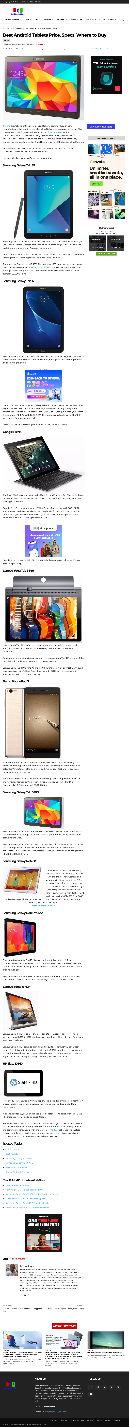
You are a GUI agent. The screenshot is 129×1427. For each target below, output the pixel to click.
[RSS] (111, 1387)
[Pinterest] (106, 44)
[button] (123, 20)
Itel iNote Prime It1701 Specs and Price (104, 1353)
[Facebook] (94, 44)
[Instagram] (97, 1387)
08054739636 (49, 1406)
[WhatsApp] (111, 44)
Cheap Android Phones (17, 1172)
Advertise (53, 1420)
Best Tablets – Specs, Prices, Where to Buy (66, 1309)
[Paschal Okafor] (12, 1280)
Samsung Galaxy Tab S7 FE (19, 1163)
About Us (108, 1420)
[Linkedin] (117, 44)
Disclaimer (90, 1420)
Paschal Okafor (37, 45)
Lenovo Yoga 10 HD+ (16, 987)
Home (5, 28)
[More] (123, 44)
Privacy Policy (64, 1420)
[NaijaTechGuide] (17, 11)
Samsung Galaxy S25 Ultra (18, 1158)
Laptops (6, 1350)
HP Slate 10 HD (12, 1063)
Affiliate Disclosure (77, 1420)
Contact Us (117, 1420)
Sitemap (99, 1420)
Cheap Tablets (12, 1149)
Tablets (12, 28)
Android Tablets (17, 1259)
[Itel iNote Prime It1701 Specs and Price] (106, 1340)
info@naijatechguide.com (55, 1412)
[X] (100, 44)
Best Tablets (11, 1154)
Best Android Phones (16, 1167)
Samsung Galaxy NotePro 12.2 (22, 913)
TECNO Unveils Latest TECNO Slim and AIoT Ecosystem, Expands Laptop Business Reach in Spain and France (22, 1355)
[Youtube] (90, 1394)
